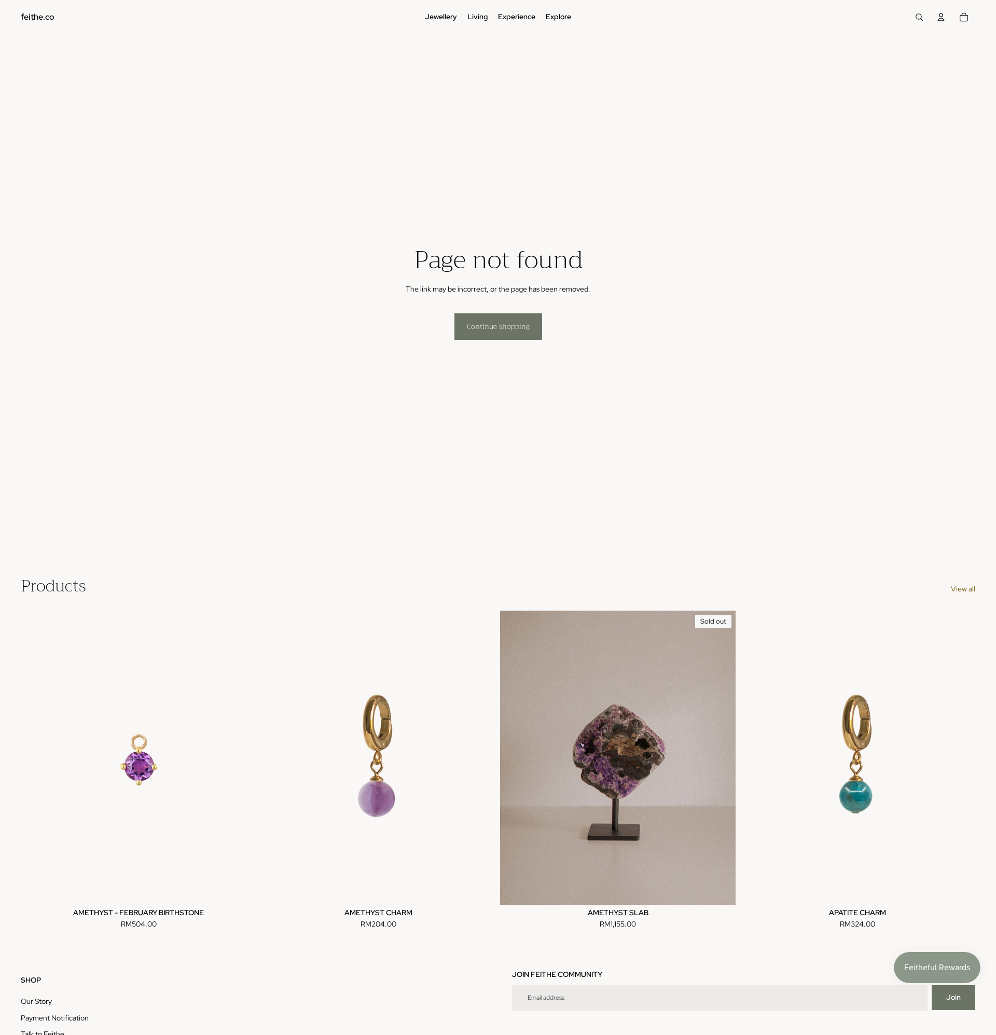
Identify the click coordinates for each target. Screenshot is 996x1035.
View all (963, 589)
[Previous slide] (276, 757)
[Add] (240, 888)
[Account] (941, 17)
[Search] (919, 17)
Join (953, 997)
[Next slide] (480, 757)
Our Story (36, 1001)
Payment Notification (55, 1018)
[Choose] (480, 888)
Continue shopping (498, 326)
